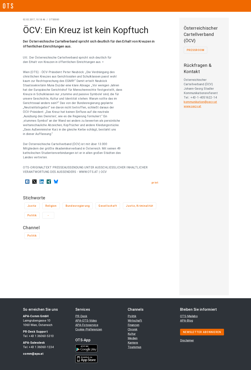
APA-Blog (186, 320)
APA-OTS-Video (86, 320)
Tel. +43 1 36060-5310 (38, 336)
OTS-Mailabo (189, 316)
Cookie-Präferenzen (88, 329)
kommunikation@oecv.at (200, 102)
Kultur (132, 334)
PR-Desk (81, 316)
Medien (133, 338)
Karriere (133, 342)
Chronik (132, 329)
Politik (132, 316)
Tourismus (134, 347)
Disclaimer (187, 340)
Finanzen (133, 325)
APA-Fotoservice (86, 325)
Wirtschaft (135, 320)
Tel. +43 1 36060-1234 (38, 347)
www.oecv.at (192, 106)
